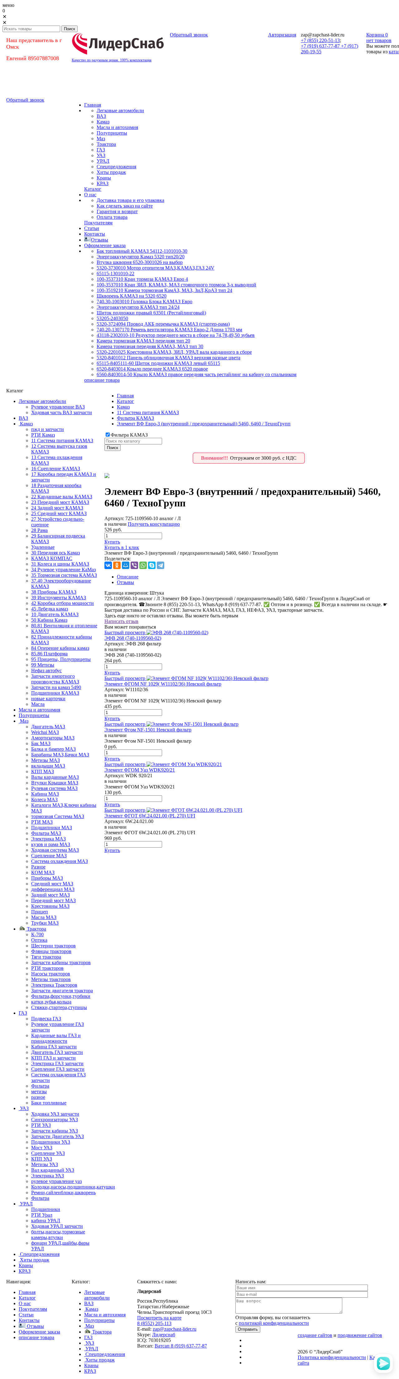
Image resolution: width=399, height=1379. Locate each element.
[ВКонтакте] (108, 565)
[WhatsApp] (143, 565)
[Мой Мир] (125, 565)
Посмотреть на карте (159, 1317)
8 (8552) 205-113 (154, 1323)
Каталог (125, 401)
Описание (127, 576)
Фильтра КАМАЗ (135, 418)
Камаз (123, 406)
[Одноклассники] (117, 565)
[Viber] (134, 565)
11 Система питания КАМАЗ (148, 412)
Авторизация (282, 34)
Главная (125, 395)
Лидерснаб (163, 1334)
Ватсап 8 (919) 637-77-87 (181, 1345)
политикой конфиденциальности (274, 1323)
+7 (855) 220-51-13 (320, 40)
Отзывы (125, 582)
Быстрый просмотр (124, 632)
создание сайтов (315, 1335)
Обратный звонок (189, 34)
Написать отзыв (121, 621)
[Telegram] (160, 565)
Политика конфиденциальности (332, 1357)
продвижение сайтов (360, 1335)
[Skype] (152, 565)
